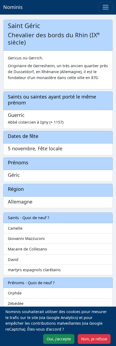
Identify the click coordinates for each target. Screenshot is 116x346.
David (13, 259)
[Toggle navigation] (105, 7)
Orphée (15, 293)
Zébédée (15, 303)
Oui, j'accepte (59, 338)
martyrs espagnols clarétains (34, 269)
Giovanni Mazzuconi (26, 238)
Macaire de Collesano (27, 249)
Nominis (13, 7)
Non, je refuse (94, 338)
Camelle (15, 228)
